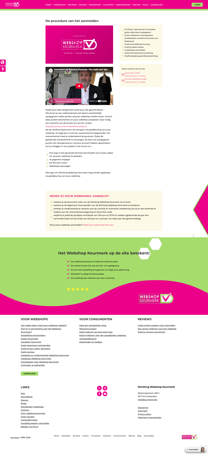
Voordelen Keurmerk (31, 342)
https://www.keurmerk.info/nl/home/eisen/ (66, 126)
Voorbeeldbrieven (88, 339)
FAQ (23, 393)
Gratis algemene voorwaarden (35, 345)
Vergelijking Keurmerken (33, 335)
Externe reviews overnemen (151, 332)
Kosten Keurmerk (29, 339)
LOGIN (197, 5)
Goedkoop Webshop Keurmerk (36, 358)
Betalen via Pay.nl (29, 427)
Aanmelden (157, 5)
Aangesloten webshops (32, 407)
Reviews (72, 5)
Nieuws (136, 5)
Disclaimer (143, 407)
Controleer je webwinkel (33, 365)
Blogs (23, 403)
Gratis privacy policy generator (35, 348)
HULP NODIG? (193, 449)
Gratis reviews (27, 352)
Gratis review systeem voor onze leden (156, 325)
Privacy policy (144, 414)
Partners (25, 410)
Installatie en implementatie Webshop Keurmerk (45, 355)
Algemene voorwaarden (149, 417)
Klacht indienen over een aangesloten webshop (102, 335)
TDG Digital (14, 437)
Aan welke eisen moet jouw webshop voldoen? (44, 325)
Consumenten (123, 5)
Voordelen (59, 5)
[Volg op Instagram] (105, 388)
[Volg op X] (99, 388)
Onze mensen (27, 417)
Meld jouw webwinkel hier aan (98, 225)
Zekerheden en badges (90, 342)
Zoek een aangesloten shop (92, 325)
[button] (3, 69)
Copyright (142, 411)
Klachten (108, 5)
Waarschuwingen (88, 329)
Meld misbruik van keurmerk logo (95, 332)
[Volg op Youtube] (105, 393)
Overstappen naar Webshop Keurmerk (40, 362)
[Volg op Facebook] (99, 393)
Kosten (82, 5)
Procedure (95, 5)
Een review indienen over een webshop (157, 329)
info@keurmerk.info (147, 400)
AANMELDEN (29, 374)
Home (48, 5)
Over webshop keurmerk (33, 413)
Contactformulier (29, 420)
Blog (145, 5)
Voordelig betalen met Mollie (35, 423)
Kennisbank (26, 397)
